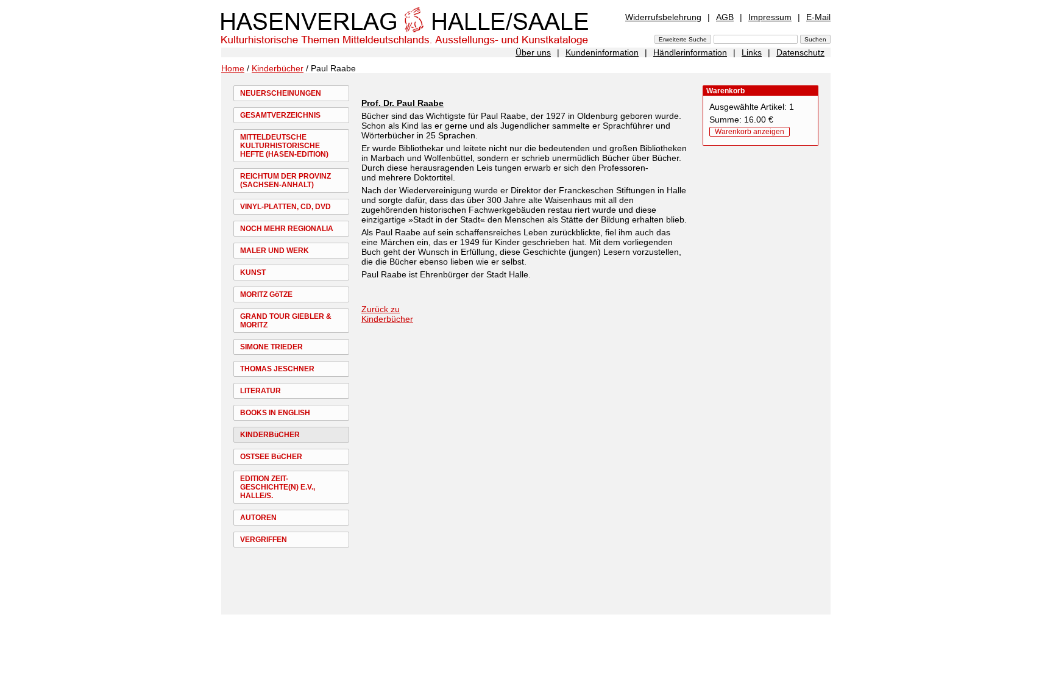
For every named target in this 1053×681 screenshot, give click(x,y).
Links (752, 52)
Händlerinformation (690, 52)
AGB (725, 17)
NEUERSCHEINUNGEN (280, 93)
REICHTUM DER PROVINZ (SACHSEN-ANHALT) (285, 180)
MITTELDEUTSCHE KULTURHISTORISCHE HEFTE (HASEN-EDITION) (284, 146)
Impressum (770, 17)
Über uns (533, 52)
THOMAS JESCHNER (277, 369)
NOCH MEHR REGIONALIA (286, 228)
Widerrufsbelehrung (663, 17)
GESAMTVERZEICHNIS (280, 115)
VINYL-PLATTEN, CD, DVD (285, 206)
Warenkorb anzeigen (749, 131)
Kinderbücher (277, 68)
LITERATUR (260, 391)
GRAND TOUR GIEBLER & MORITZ (286, 320)
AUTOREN (258, 517)
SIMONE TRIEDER (271, 347)
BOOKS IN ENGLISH (275, 412)
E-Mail (818, 17)
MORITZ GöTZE (266, 294)
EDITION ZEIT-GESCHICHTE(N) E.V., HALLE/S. (277, 487)
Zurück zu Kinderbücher (387, 314)
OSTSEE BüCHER (271, 456)
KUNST (253, 272)
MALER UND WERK (274, 250)
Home (232, 68)
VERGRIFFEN (263, 539)
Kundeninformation (602, 52)
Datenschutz (800, 52)
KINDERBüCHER (270, 434)
